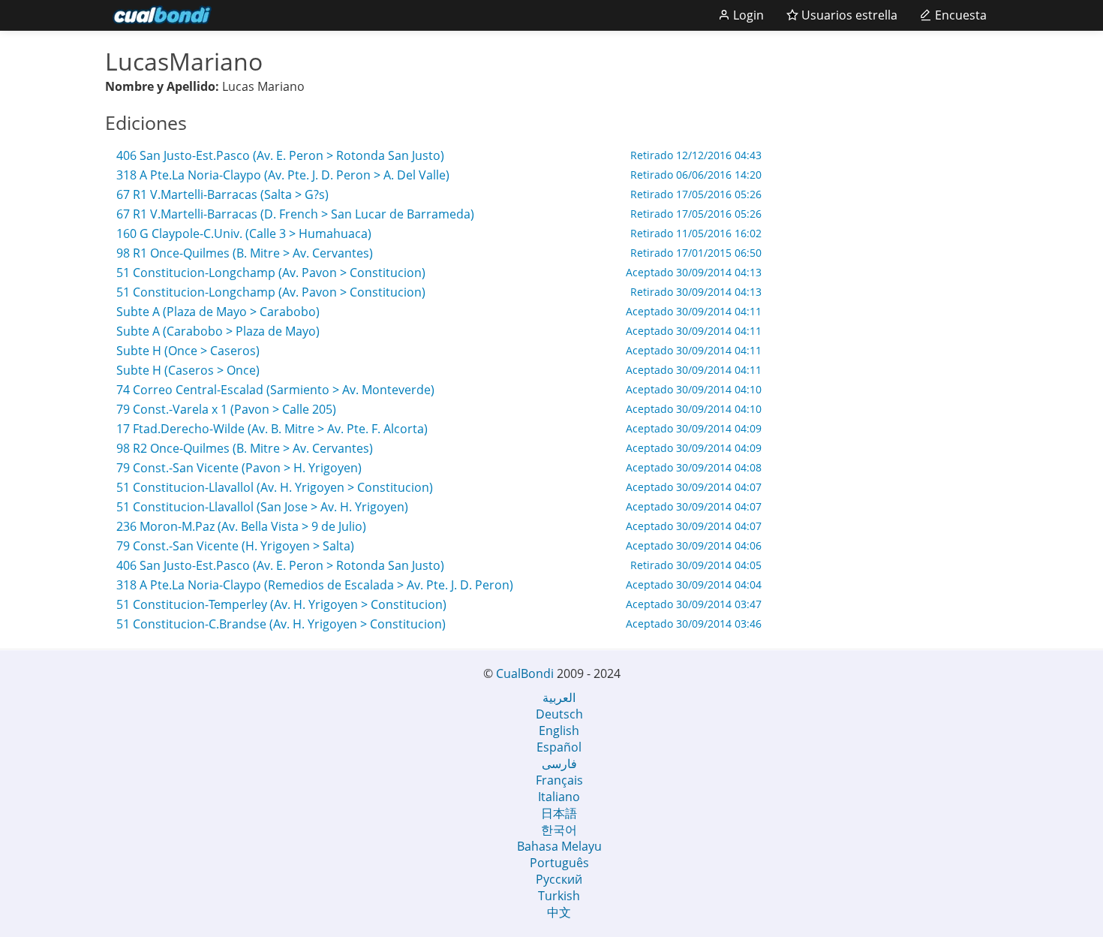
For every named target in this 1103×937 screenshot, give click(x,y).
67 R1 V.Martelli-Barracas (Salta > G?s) (439, 194)
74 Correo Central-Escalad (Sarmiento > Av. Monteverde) (439, 389)
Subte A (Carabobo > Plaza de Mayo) (439, 331)
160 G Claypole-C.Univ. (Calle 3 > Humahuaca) (439, 233)
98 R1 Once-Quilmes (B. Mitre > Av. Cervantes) (439, 253)
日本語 (559, 813)
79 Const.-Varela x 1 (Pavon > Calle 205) (439, 409)
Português (559, 862)
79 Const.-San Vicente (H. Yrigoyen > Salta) (439, 546)
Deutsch (559, 714)
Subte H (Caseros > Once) (439, 370)
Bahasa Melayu (559, 846)
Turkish (559, 895)
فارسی (559, 763)
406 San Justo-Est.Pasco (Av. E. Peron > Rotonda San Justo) (439, 155)
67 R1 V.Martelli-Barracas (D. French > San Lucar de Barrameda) (439, 214)
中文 (559, 912)
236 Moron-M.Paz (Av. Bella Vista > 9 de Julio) (439, 526)
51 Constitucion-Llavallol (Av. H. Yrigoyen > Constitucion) (439, 487)
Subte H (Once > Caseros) (439, 350)
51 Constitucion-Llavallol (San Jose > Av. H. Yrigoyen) (439, 507)
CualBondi (525, 673)
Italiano (559, 796)
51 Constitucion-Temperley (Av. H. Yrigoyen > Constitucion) (439, 604)
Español (559, 747)
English (559, 730)
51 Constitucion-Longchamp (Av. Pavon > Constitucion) (439, 272)
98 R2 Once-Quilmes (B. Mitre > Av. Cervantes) (439, 448)
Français (559, 780)
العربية (559, 697)
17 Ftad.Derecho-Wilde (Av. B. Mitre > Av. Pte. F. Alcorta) (439, 428)
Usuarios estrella (847, 15)
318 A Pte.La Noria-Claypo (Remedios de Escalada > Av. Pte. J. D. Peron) (439, 585)
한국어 (559, 829)
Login (747, 15)
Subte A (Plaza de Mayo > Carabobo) (439, 311)
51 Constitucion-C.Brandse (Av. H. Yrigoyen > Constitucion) (439, 624)
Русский (559, 879)
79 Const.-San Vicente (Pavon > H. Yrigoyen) (439, 467)
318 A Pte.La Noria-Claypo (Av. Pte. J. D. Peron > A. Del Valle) (439, 175)
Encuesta (959, 15)
